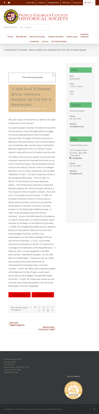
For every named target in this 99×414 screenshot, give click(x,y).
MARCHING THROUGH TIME (46, 328)
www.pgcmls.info (76, 174)
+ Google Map (76, 158)
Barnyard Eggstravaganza (17, 324)
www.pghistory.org (76, 126)
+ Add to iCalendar (42, 295)
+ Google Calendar (19, 295)
